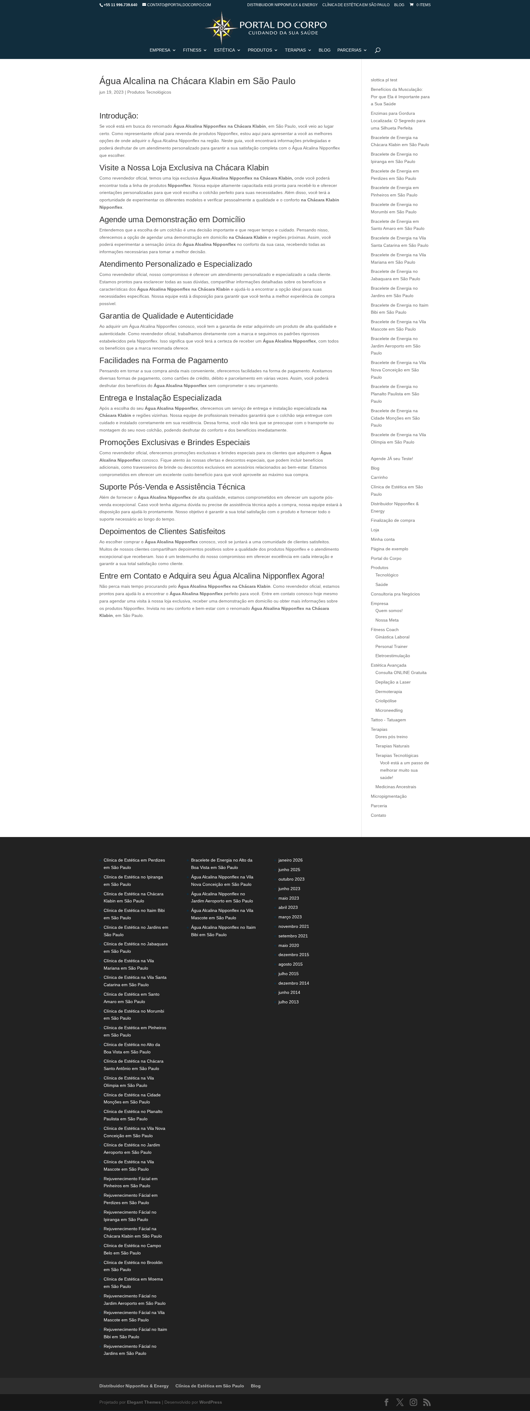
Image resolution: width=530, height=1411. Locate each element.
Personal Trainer (391, 646)
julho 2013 (288, 1001)
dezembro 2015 (293, 954)
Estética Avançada (388, 665)
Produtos (379, 567)
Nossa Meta (387, 620)
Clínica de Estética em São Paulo (356, 5)
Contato (378, 815)
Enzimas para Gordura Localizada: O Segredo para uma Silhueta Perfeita (398, 120)
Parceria (379, 805)
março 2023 (290, 916)
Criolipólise (386, 700)
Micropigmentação (389, 796)
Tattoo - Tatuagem (388, 719)
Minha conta (383, 539)
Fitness (192, 50)
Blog (399, 5)
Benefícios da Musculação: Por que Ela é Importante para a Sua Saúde (400, 97)
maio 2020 (288, 945)
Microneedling (389, 710)
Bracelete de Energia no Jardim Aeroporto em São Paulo (396, 346)
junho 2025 (289, 869)
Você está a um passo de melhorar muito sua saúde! (404, 770)
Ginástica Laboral (392, 636)
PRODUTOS (260, 50)
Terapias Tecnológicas (396, 755)
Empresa (160, 50)
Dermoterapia (388, 691)
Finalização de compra (393, 520)
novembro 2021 (293, 926)
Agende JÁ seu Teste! (392, 458)
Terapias (295, 50)
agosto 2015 (290, 964)
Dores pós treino (391, 736)
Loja (375, 529)
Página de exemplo (389, 548)
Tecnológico (386, 574)
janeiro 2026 (290, 860)
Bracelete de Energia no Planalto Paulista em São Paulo (395, 394)
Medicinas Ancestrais (395, 786)
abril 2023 (288, 907)
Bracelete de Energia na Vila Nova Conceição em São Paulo (398, 370)
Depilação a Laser (393, 682)
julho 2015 (288, 973)
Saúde (381, 584)
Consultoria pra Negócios (395, 593)
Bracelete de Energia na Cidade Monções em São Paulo (395, 418)
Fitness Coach (385, 629)
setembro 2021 (293, 935)
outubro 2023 (291, 879)
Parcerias (349, 50)
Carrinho (379, 477)
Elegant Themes (144, 1402)
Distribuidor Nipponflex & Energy (282, 5)
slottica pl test (384, 79)
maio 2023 (288, 898)
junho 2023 (289, 888)
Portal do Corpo (386, 558)
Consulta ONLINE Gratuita (401, 672)
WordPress (210, 1402)
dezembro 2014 (293, 983)
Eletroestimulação (392, 655)
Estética (224, 50)
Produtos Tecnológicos (149, 92)
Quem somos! (389, 610)
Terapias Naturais (392, 745)
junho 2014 (289, 992)
